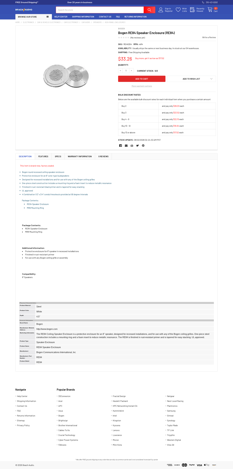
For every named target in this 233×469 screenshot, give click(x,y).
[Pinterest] (143, 145)
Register (169, 11)
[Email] (126, 145)
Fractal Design (119, 396)
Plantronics (172, 406)
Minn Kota (117, 444)
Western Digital (174, 440)
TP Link (170, 430)
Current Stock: (147, 70)
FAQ (118, 16)
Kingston (117, 420)
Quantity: (123, 65)
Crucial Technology (66, 435)
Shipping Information (83, 16)
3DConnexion (64, 396)
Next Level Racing (175, 401)
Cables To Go (64, 430)
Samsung (171, 410)
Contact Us (105, 16)
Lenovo (116, 430)
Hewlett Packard (120, 401)
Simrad (170, 415)
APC (60, 406)
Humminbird (118, 410)
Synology (171, 420)
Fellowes (62, 444)
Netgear (170, 396)
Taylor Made (172, 425)
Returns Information (135, 16)
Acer (60, 401)
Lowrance (117, 435)
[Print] (131, 145)
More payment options (142, 86)
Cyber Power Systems (68, 440)
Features (43, 156)
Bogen (61, 415)
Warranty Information (80, 156)
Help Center (60, 16)
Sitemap (21, 420)
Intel (115, 415)
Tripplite (171, 435)
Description (25, 156)
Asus (60, 410)
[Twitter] (137, 145)
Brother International (67, 425)
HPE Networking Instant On (125, 406)
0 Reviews (103, 156)
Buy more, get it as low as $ (149, 58)
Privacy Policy (23, 425)
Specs (58, 156)
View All (170, 444)
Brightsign (63, 420)
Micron (116, 440)
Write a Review (209, 37)
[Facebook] (120, 145)
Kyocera (116, 425)
